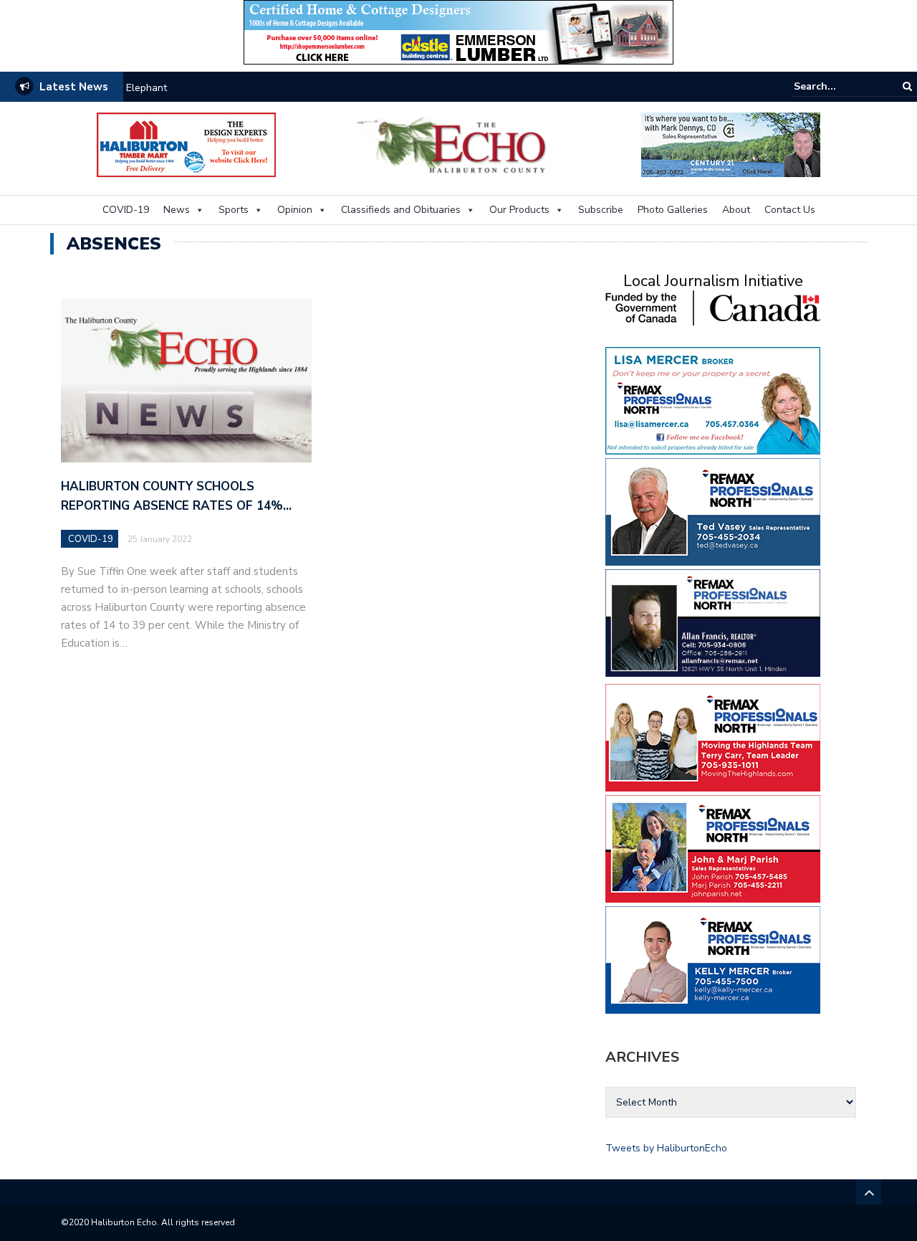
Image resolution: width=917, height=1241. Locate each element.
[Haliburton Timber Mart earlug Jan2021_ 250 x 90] (186, 144)
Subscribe (600, 210)
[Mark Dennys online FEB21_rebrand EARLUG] (730, 144)
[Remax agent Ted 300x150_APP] (712, 511)
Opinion (294, 210)
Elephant (146, 88)
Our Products (519, 210)
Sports (234, 210)
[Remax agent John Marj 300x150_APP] (712, 848)
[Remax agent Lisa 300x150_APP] (712, 399)
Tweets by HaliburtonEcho (666, 1148)
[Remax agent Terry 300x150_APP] (712, 736)
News (176, 210)
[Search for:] (837, 86)
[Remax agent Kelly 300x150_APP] (712, 959)
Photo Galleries (673, 210)
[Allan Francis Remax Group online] (712, 622)
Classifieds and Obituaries (401, 210)
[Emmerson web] (458, 31)
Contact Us (789, 210)
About (736, 210)
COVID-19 (125, 210)
